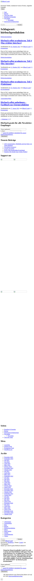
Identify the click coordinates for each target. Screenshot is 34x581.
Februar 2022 (8, 485)
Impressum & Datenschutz (11, 21)
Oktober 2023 (8, 470)
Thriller (6, 533)
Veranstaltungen (8, 534)
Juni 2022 (7, 479)
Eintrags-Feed (8, 446)
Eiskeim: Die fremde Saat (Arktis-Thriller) (15, 152)
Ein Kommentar (5, 89)
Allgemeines (7, 521)
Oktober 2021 (8, 492)
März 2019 (7, 508)
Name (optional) (5, 129)
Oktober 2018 (8, 514)
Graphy (21, 542)
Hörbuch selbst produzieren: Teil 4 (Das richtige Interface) (16, 41)
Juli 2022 (6, 478)
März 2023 (7, 474)
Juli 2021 (6, 497)
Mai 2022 (7, 481)
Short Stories (7, 531)
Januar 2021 (7, 501)
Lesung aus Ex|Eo (9, 148)
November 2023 (8, 468)
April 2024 (7, 463)
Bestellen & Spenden (10, 17)
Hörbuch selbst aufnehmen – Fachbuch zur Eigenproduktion (15, 103)
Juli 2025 (6, 460)
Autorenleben (4, 98)
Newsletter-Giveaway (10, 147)
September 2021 (8, 493)
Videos (6, 536)
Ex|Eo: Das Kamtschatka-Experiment (14, 150)
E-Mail (3, 131)
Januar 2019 (7, 509)
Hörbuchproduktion (6, 37)
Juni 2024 (7, 462)
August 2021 (7, 495)
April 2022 (7, 482)
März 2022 (7, 484)
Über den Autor (8, 15)
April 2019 (7, 506)
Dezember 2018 (8, 511)
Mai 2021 (7, 500)
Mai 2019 (7, 504)
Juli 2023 (6, 471)
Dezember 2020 (8, 503)
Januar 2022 (7, 487)
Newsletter (7, 18)
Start (5, 12)
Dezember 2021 (8, 489)
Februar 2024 (8, 466)
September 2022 (8, 476)
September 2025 (8, 458)
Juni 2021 (7, 498)
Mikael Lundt (9, 541)
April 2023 (7, 473)
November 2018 (8, 512)
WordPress (11, 542)
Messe (6, 529)
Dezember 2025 (8, 457)
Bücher (6, 13)
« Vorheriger (4, 119)
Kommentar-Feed (9, 448)
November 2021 (8, 490)
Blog (10, 98)
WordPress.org (8, 449)
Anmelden (7, 445)
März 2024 (7, 465)
